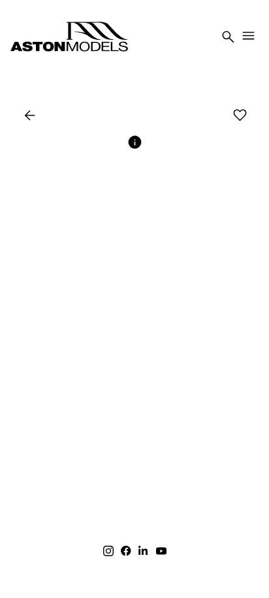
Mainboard (156, 578)
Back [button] (49, 116)
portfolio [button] (114, 116)
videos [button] (172, 116)
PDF (210, 116)
